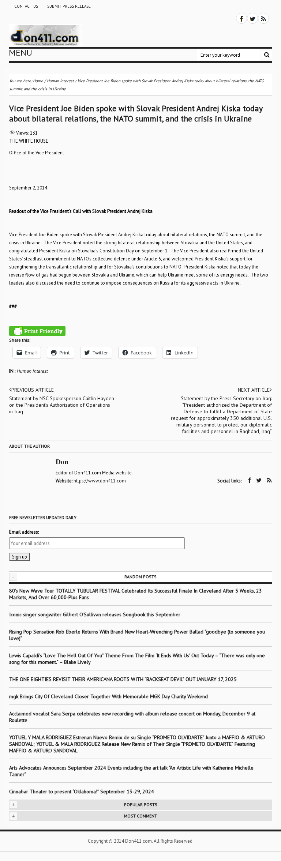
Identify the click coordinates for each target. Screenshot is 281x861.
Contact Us (26, 6)
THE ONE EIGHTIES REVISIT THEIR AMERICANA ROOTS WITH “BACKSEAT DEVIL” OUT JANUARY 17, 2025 (123, 679)
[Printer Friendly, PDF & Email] (37, 331)
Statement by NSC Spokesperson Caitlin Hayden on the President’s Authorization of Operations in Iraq (61, 405)
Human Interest (32, 371)
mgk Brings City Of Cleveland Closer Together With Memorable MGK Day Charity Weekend (108, 696)
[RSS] (263, 18)
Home (38, 80)
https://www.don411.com (100, 481)
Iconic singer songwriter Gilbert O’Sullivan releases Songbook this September (94, 614)
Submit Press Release (69, 6)
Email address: (24, 532)
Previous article (32, 390)
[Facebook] (241, 18)
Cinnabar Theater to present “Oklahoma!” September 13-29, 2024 (81, 791)
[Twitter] (252, 18)
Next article (254, 390)
